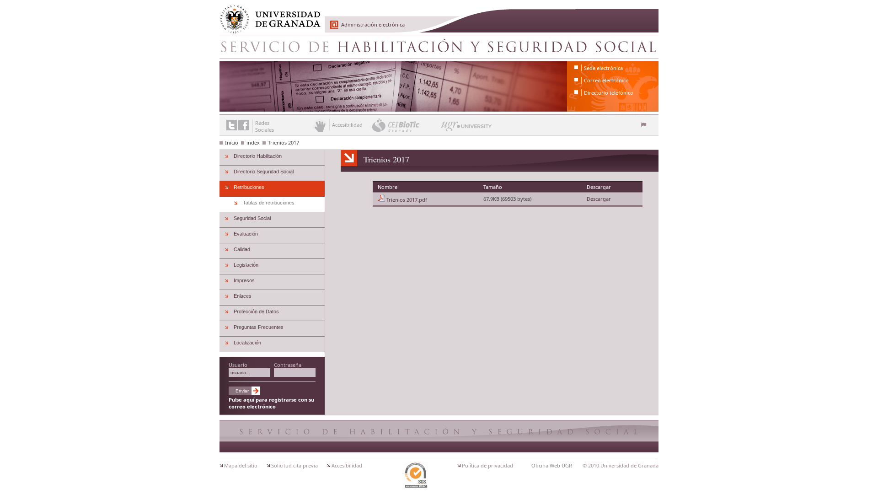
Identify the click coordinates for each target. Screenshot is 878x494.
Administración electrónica (373, 24)
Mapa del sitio (240, 465)
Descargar (599, 198)
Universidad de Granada (267, 14)
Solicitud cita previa (294, 465)
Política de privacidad (487, 465)
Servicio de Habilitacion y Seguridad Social (439, 47)
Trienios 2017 (283, 142)
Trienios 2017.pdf (406, 199)
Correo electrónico (606, 80)
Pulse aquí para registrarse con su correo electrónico (271, 403)
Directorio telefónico (608, 92)
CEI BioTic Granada (406, 125)
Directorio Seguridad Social (264, 171)
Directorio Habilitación (258, 156)
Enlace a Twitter (231, 125)
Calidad (242, 249)
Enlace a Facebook (243, 125)
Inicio (231, 142)
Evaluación (246, 233)
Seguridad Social (252, 218)
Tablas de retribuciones (268, 202)
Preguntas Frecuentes (259, 327)
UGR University (466, 128)
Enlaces (243, 296)
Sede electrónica (603, 67)
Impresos (244, 280)
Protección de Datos (256, 311)
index (253, 142)
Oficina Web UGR (551, 465)
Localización (247, 342)
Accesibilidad (347, 465)
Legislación (246, 265)
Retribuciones (249, 187)
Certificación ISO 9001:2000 (415, 475)
